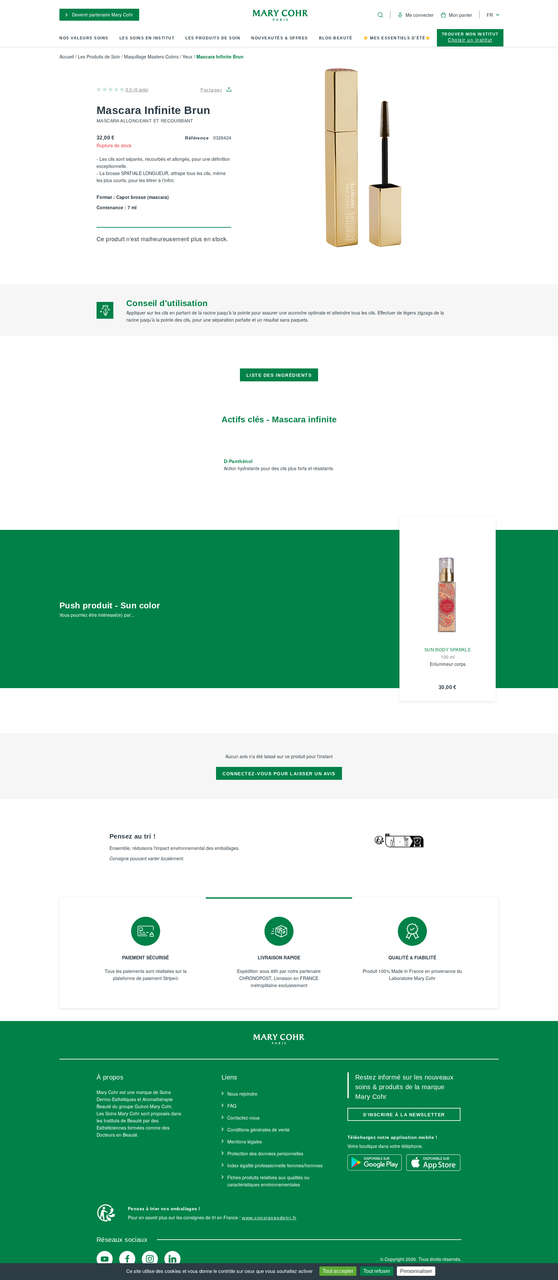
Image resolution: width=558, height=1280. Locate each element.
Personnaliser (416, 1271)
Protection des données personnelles (265, 1153)
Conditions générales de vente (258, 1129)
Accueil (66, 56)
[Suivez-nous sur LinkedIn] (172, 1259)
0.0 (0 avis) (137, 89)
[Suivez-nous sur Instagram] (150, 1259)
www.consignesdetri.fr (269, 1217)
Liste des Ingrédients (279, 375)
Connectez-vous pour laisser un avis (279, 773)
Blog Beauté (336, 38)
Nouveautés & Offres (279, 38)
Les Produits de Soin (212, 38)
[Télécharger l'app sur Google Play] (374, 1162)
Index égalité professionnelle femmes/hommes (275, 1165)
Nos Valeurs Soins (83, 38)
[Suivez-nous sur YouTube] (105, 1259)
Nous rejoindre (242, 1093)
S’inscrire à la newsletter (404, 1114)
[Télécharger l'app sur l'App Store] (433, 1162)
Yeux (187, 56)
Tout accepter (338, 1271)
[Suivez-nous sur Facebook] (127, 1259)
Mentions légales (244, 1141)
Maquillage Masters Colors (151, 56)
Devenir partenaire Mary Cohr (102, 14)
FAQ (231, 1105)
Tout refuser (376, 1271)
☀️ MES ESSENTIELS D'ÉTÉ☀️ (397, 38)
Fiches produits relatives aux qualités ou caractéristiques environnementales (268, 1181)
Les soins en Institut (147, 38)
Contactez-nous (243, 1117)
